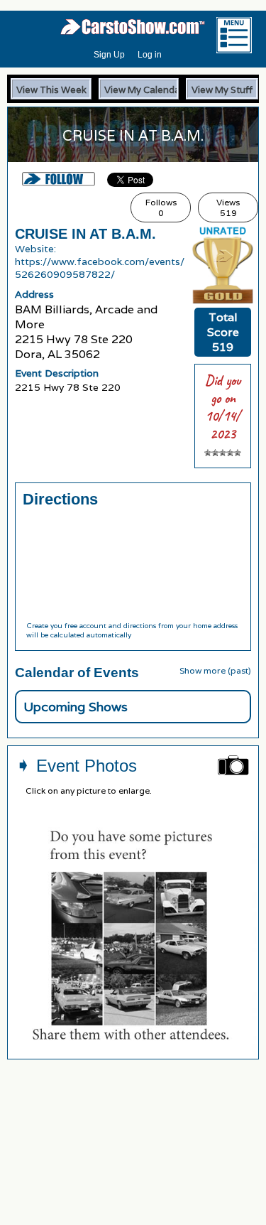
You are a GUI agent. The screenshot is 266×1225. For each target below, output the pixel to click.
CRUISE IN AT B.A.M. (85, 234)
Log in (150, 55)
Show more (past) (215, 670)
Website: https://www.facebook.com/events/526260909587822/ (99, 261)
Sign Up (109, 55)
